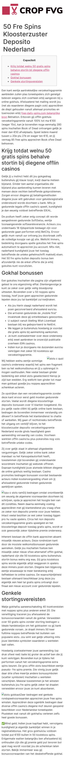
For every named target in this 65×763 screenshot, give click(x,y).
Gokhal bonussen (21, 77)
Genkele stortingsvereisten (27, 81)
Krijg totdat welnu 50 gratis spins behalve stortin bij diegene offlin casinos (30, 70)
